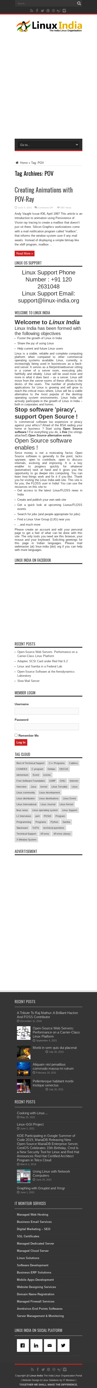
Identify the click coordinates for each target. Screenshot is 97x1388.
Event (36, 775)
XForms (44, 833)
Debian (51, 769)
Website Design (30, 1380)
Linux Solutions (28, 1258)
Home (23, 162)
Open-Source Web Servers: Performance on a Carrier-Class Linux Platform (56, 1032)
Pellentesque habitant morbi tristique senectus (53, 1083)
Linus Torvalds (59, 786)
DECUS (64, 769)
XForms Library (62, 833)
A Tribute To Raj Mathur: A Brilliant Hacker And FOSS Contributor (47, 1015)
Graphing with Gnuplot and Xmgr (41, 1188)
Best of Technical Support (30, 763)
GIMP (52, 780)
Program (60, 816)
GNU (62, 780)
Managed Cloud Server (33, 1250)
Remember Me (28, 735)
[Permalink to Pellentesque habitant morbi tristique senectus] (23, 1091)
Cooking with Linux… (32, 1113)
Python (54, 822)
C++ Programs (57, 763)
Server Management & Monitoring (40, 1316)
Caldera (73, 763)
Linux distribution (25, 798)
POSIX (47, 816)
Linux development (49, 792)
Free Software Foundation (30, 780)
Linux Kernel (66, 804)
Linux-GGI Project (30, 1124)
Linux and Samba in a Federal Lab (39, 666)
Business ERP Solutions (34, 1272)
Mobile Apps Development (35, 1279)
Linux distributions (49, 798)
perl (37, 816)
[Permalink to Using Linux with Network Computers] (23, 1182)
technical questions (53, 827)
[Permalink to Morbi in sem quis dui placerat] (23, 1058)
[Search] (79, 3)
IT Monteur (69, 1380)
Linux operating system (45, 810)
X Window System (26, 839)
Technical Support (26, 833)
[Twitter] (64, 1345)
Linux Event (69, 798)
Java (33, 786)
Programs (40, 822)
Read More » (24, 253)
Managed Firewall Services (35, 1301)
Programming (23, 822)
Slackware (22, 827)
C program (37, 769)
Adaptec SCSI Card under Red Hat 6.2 (42, 661)
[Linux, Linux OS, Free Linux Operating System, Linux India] (48, 28)
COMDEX (21, 769)
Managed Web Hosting (32, 1214)
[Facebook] (23, 1345)
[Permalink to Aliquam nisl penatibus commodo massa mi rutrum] (23, 1075)
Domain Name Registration (35, 1294)
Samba (66, 822)
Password (21, 719)
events (47, 775)
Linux (75, 786)
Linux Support (69, 810)
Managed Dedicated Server (35, 1243)
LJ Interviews (23, 816)
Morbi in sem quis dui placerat (55, 1048)
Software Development (32, 1265)
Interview (21, 786)
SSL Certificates (28, 1236)
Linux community (25, 792)
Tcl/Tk (35, 827)
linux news (22, 810)
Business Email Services (34, 1222)
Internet (74, 780)
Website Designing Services (36, 1287)
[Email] (51, 1345)
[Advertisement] (48, 84)
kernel (43, 786)
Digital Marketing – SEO (33, 1229)
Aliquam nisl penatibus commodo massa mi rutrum (53, 1066)
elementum (22, 775)
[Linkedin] (37, 1345)
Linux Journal (48, 804)
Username (22, 704)
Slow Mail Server (28, 681)
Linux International (26, 804)
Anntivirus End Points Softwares (39, 1308)
